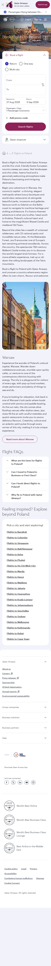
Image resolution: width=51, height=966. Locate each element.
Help (4, 738)
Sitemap (40, 878)
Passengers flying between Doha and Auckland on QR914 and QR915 (25, 12)
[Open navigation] (45, 19)
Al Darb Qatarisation (12, 687)
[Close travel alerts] (46, 12)
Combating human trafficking (18, 878)
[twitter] (13, 782)
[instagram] (33, 782)
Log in (28, 19)
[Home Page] (4, 153)
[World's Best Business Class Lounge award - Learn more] (9, 834)
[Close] (3, 4)
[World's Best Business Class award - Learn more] (9, 820)
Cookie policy (11, 869)
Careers (6, 673)
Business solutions (10, 717)
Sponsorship (8, 682)
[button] (27, 462)
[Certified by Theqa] (15, 756)
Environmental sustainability (16, 696)
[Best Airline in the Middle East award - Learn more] (9, 848)
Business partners (10, 728)
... (10, 153)
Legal (23, 869)
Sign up (37, 19)
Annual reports (9, 691)
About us (6, 669)
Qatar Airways (8, 661)
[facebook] (6, 782)
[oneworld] (12, 19)
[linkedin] (20, 782)
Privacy (33, 869)
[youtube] (26, 782)
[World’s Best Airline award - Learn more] (9, 806)
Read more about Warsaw (20, 439)
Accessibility (10, 873)
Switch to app (42, 4)
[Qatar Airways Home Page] (5, 19)
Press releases (9, 678)
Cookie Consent (12, 883)
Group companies (10, 707)
